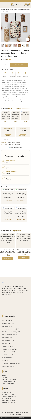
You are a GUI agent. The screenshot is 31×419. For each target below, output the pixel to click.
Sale (3, 360)
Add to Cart (19, 65)
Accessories (6, 320)
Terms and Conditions (9, 396)
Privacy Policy (6, 398)
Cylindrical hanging (8, 144)
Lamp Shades (6, 340)
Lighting (7, 9)
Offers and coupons (8, 383)
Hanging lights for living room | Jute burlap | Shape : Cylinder (8, 194)
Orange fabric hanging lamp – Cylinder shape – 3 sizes (20, 212)
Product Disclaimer (8, 394)
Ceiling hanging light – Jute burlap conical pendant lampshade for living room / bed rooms (7, 212)
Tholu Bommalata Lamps (9, 363)
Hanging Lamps (13, 9)
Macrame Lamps (7, 357)
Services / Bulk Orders (9, 379)
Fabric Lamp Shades (8, 334)
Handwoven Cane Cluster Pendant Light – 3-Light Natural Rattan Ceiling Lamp (24, 251)
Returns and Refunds (8, 400)
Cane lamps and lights (9, 329)
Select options (8, 200)
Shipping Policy (7, 392)
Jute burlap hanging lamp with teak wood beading (21, 194)
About (4, 375)
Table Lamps (8, 352)
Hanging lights (18, 144)
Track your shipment (8, 381)
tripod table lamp (7, 366)
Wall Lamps (7, 355)
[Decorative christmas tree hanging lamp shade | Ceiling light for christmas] (15, 115)
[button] (7, 69)
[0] (25, 5)
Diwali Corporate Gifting (9, 332)
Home (2, 9)
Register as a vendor (8, 402)
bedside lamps (6, 323)
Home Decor (6, 337)
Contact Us (5, 377)
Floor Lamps (8, 346)
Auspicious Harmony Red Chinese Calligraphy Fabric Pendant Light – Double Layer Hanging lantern (7, 252)
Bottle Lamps (6, 326)
